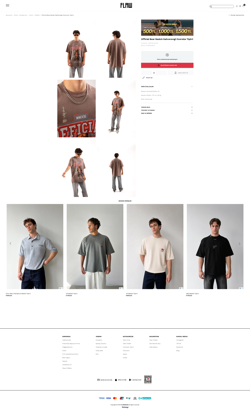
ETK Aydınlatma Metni (70, 354)
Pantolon (126, 351)
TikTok (178, 343)
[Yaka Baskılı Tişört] (215, 246)
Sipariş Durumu (101, 343)
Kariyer (64, 361)
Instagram (180, 340)
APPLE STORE (122, 380)
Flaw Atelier (127, 343)
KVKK (64, 351)
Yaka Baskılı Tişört (192, 294)
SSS (97, 354)
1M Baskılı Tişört (71, 294)
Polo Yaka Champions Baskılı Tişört (18, 294)
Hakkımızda (66, 340)
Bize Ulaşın (66, 358)
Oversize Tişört (128, 347)
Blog (177, 351)
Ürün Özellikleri (147, 86)
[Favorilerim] (240, 6)
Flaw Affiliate (67, 368)
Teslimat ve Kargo (148, 110)
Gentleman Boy (154, 343)
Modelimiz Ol (66, 365)
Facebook (179, 347)
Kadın (125, 354)
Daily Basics (153, 347)
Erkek (125, 358)
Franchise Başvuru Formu (71, 343)
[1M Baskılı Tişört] (95, 246)
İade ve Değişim (146, 113)
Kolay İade (99, 351)
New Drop (126, 340)
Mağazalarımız (67, 347)
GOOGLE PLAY (136, 380)
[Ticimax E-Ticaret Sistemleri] (125, 407)
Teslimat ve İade (101, 347)
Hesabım (99, 340)
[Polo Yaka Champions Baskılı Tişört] (35, 246)
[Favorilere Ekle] (154, 72)
